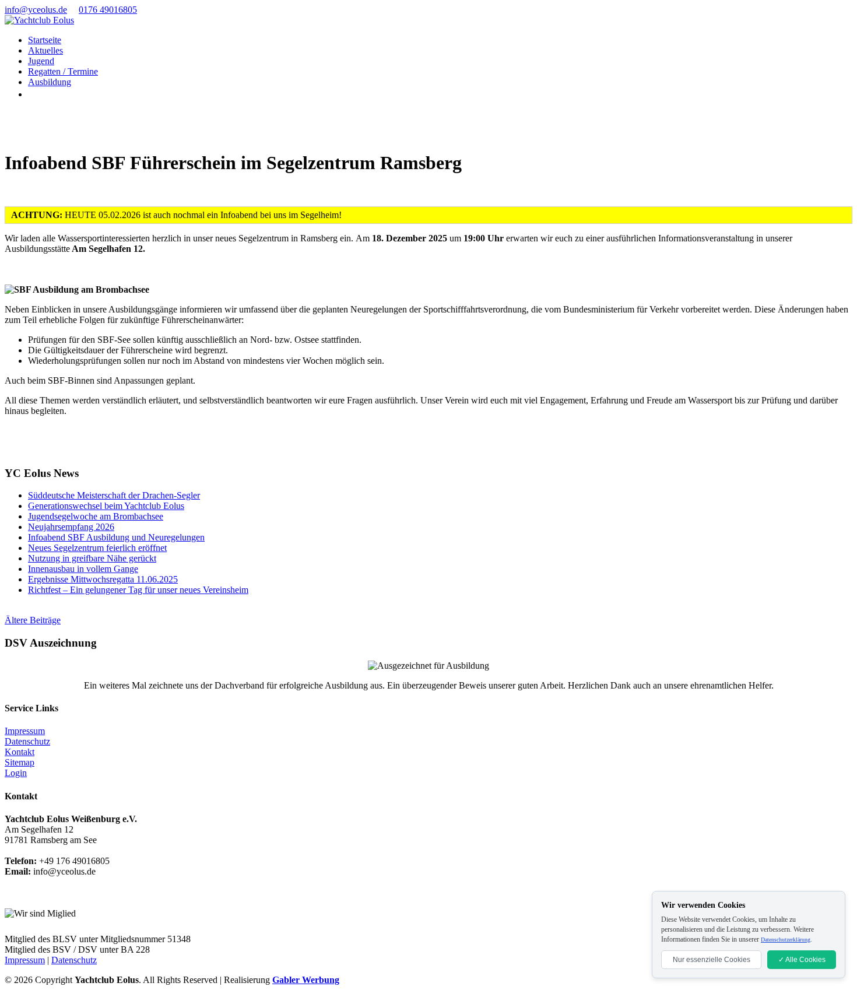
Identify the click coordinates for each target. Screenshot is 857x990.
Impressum (25, 731)
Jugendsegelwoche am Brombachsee (95, 516)
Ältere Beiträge (33, 620)
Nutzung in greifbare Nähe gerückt (92, 558)
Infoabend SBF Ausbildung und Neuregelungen (116, 537)
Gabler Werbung (305, 980)
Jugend (41, 61)
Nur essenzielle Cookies (711, 960)
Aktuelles (45, 50)
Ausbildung (49, 82)
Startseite (44, 40)
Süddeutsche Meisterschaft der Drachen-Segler (114, 495)
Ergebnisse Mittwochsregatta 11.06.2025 (103, 579)
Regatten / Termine (63, 71)
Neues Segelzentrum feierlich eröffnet (97, 548)
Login (16, 773)
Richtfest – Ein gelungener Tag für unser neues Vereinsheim (138, 590)
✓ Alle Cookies (802, 960)
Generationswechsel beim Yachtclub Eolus (106, 506)
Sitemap (19, 762)
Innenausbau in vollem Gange (83, 569)
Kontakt (19, 752)
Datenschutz (27, 741)
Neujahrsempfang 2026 (71, 527)
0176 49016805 (108, 10)
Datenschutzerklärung (785, 939)
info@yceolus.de (36, 10)
